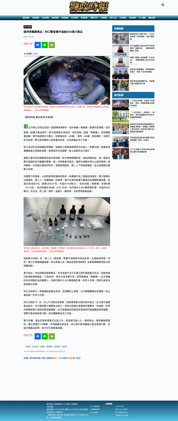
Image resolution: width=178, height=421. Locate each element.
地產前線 (64, 18)
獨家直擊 (26, 18)
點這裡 (78, 358)
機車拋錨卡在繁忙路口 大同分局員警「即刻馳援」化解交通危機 (142, 36)
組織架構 (58, 404)
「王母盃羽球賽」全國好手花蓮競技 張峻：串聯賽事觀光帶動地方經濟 (142, 103)
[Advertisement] (89, 385)
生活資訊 (123, 18)
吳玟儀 (28, 346)
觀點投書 (152, 18)
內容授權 (50, 407)
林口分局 (35, 346)
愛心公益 (113, 18)
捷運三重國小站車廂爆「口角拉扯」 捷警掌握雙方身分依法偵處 (142, 59)
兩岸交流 (94, 18)
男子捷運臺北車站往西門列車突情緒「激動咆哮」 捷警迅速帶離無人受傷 (142, 48)
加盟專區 (74, 404)
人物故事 (103, 18)
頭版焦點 (35, 18)
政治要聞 (45, 18)
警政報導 (55, 18)
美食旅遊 (132, 18)
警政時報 (57, 346)
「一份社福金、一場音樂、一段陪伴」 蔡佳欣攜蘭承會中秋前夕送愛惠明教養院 (142, 114)
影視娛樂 (84, 18)
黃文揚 (64, 346)
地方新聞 (74, 18)
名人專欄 (142, 18)
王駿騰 (42, 346)
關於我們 (50, 404)
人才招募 (66, 404)
